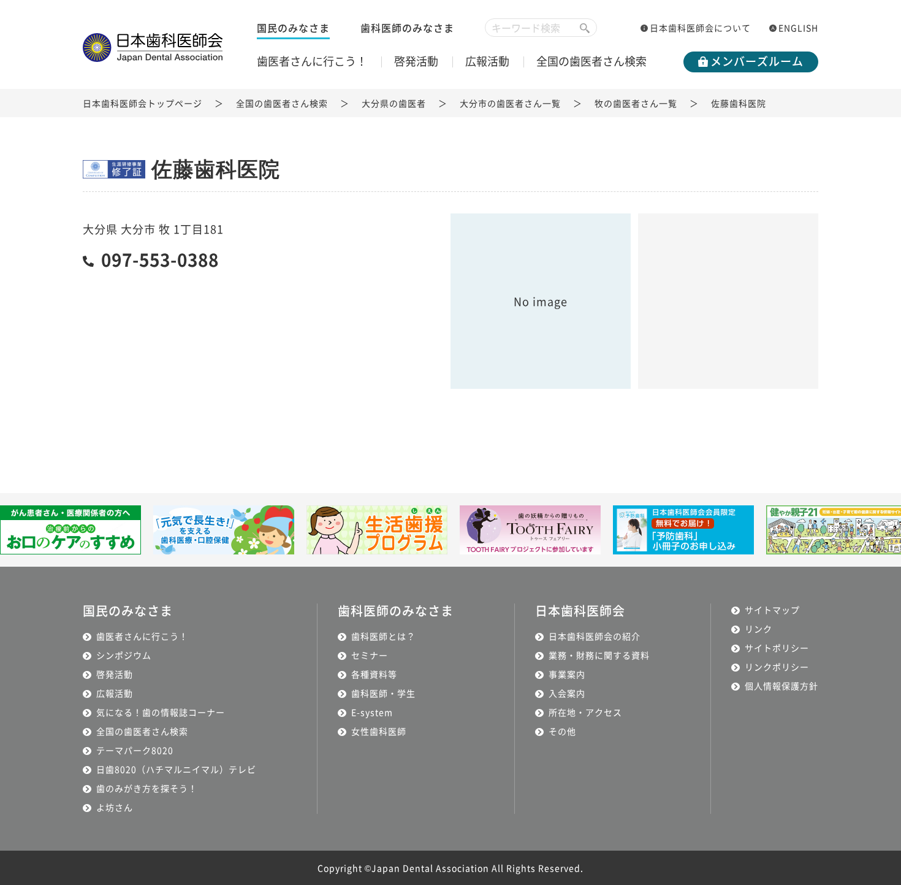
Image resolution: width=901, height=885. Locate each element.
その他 (562, 731)
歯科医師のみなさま (407, 27)
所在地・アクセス (585, 712)
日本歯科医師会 (580, 610)
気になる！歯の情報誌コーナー (160, 712)
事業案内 (567, 674)
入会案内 (567, 693)
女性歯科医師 (378, 731)
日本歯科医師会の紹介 (595, 636)
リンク (758, 629)
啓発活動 (416, 61)
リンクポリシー (777, 667)
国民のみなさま (293, 27)
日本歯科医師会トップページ (142, 103)
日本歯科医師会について (700, 27)
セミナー (369, 655)
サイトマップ (772, 609)
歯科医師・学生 (383, 693)
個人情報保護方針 (781, 686)
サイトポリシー (777, 648)
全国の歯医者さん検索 (591, 61)
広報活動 (487, 61)
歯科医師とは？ (383, 636)
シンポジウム (123, 655)
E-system (372, 712)
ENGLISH (798, 27)
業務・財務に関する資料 (599, 655)
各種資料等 (374, 674)
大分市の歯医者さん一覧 (510, 103)
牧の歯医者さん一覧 (636, 103)
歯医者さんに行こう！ (312, 61)
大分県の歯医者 (394, 103)
